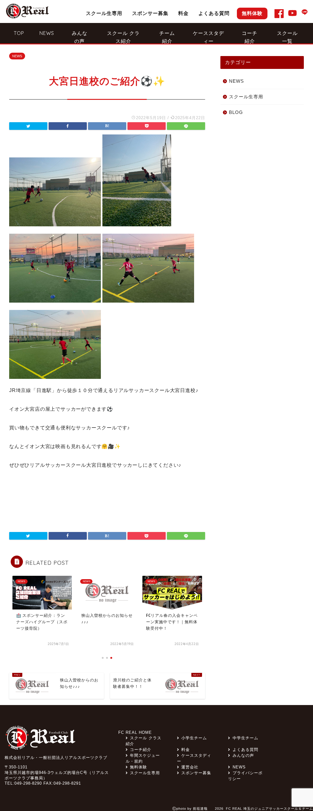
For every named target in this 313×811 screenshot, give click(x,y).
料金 (183, 13)
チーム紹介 (167, 36)
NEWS (46, 33)
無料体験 (252, 13)
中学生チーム (245, 738)
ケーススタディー (208, 36)
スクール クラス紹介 (123, 36)
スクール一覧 (287, 36)
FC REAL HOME (135, 732)
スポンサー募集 (150, 13)
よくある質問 (214, 13)
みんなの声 (79, 36)
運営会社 (189, 767)
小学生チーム (194, 738)
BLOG (236, 112)
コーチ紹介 (249, 36)
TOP (19, 33)
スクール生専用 (104, 13)
